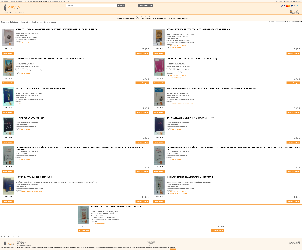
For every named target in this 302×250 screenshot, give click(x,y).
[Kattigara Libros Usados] (12, 7)
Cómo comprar (151, 241)
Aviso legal (297, 241)
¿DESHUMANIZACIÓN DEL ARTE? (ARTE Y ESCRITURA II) (233, 178)
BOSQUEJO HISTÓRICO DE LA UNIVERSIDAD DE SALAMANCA (158, 208)
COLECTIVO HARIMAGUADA (175, 64)
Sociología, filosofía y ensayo (178, 193)
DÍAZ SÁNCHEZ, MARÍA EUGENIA (177, 93)
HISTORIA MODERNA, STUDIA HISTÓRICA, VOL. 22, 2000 (233, 119)
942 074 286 (29, 1)
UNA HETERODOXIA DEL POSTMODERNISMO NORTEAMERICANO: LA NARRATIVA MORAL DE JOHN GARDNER (233, 89)
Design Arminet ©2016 (297, 249)
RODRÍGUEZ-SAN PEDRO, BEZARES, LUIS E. (180, 34)
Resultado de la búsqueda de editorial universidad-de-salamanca (28, 22)
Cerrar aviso (173, 248)
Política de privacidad (294, 242)
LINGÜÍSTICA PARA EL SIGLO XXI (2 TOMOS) (82, 178)
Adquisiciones (151, 245)
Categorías (22, 13)
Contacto (280, 1)
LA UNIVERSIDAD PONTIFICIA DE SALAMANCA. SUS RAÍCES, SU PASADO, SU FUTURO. (82, 60)
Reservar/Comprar (142, 53)
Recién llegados (7, 13)
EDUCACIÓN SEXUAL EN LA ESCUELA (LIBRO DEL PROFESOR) (233, 60)
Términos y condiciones (294, 243)
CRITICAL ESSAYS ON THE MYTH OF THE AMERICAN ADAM (82, 89)
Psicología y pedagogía (176, 77)
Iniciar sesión (288, 1)
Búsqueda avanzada (146, 5)
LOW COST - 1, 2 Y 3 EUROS (178, 46)
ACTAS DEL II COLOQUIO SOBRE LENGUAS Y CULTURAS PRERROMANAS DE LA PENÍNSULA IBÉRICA (82, 30)
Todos (15, 13)
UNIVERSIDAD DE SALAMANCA (30, 33)
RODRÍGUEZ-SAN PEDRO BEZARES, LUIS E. (105, 212)
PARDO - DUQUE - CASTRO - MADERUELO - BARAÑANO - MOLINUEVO (188, 182)
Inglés (20, 103)
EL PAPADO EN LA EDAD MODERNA (82, 119)
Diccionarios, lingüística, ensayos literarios (182, 103)
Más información (8, 53)
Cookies (298, 245)
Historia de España (24, 43)
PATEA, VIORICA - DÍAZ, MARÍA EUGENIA (28, 93)
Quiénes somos (151, 242)
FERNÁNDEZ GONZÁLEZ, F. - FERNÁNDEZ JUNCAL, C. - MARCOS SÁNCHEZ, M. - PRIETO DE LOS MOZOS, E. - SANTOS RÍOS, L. (56, 182)
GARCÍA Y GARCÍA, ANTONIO (24, 64)
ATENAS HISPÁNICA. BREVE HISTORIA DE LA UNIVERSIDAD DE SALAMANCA (233, 30)
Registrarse (298, 1)
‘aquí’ (175, 247)
